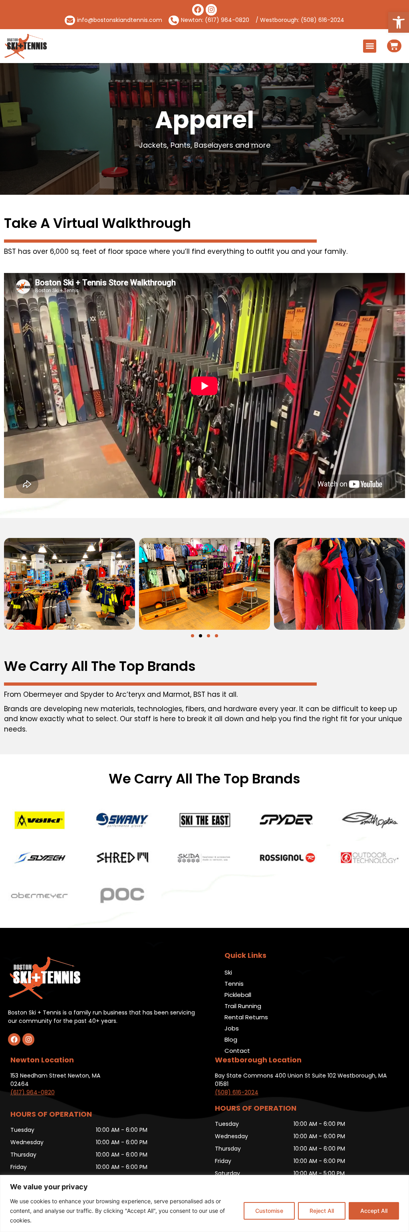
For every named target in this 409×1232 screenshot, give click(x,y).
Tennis (234, 983)
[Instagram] (211, 10)
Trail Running (242, 1006)
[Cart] (394, 46)
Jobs (231, 1028)
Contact (237, 1050)
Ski (228, 972)
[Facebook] (198, 10)
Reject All (322, 1210)
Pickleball (237, 995)
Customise (269, 1210)
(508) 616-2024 (236, 1092)
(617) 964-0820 (32, 1092)
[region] (204, 1203)
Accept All (373, 1210)
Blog (230, 1039)
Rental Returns (246, 1017)
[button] (398, 22)
